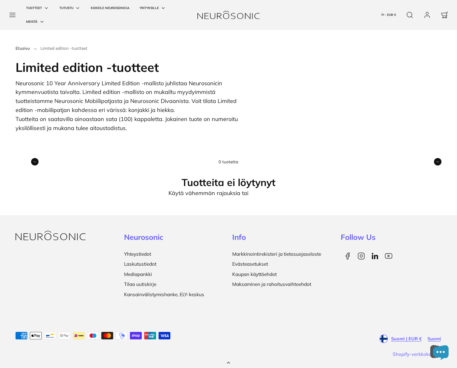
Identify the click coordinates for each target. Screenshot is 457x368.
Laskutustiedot (140, 264)
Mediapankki (138, 274)
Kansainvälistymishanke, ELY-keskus (164, 294)
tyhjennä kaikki (269, 193)
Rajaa (22, 162)
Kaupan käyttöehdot (254, 274)
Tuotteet (34, 8)
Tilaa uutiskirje (140, 284)
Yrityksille (149, 8)
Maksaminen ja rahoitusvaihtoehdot (271, 284)
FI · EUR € (388, 15)
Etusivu (23, 48)
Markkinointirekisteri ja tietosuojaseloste (276, 254)
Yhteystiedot (137, 254)
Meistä (32, 22)
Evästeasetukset (250, 264)
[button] (12, 14)
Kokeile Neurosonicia (110, 8)
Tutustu (66, 8)
